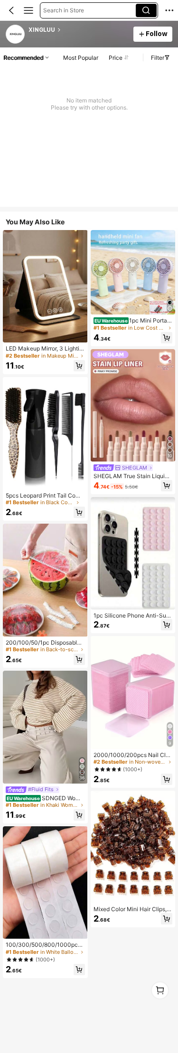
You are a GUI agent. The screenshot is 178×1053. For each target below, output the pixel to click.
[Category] (28, 10)
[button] (11, 10)
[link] (15, 34)
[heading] (78, 30)
